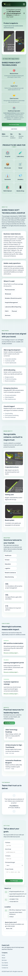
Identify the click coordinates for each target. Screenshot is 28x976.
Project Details (9, 869)
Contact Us (5, 968)
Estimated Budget (10, 862)
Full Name (7, 842)
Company (7, 856)
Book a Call (9, 928)
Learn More (14, 129)
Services (4, 960)
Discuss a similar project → (11, 653)
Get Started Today (14, 124)
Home (3, 955)
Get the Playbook (9, 723)
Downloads (5, 965)
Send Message (14, 880)
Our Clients (5, 963)
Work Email (8, 849)
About (3, 958)
